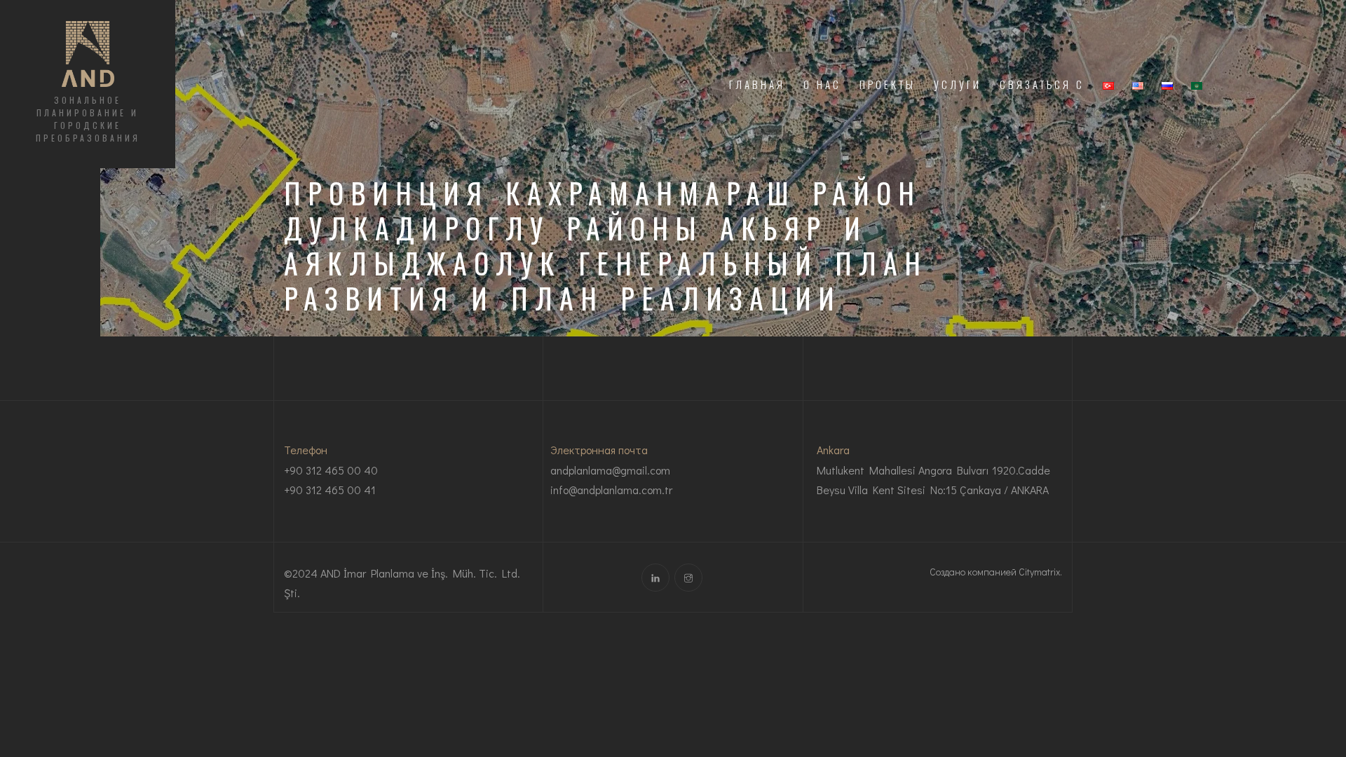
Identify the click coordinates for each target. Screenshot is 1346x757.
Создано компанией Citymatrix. (996, 571)
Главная (757, 84)
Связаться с (1042, 84)
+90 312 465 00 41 (330, 489)
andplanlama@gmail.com (610, 470)
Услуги (957, 84)
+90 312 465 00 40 (331, 470)
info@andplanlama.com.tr (611, 489)
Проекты (887, 84)
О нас (822, 84)
